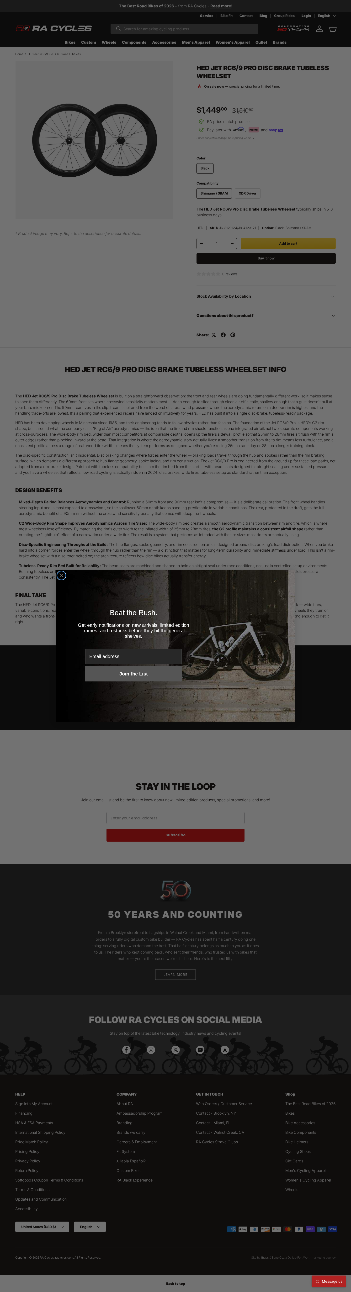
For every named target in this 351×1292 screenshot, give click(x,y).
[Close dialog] (61, 575)
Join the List (133, 673)
